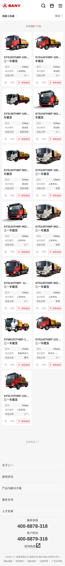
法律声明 (44, 561)
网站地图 (8, 561)
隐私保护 (32, 561)
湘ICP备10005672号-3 (49, 557)
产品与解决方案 (12, 488)
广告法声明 (57, 561)
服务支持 (7, 499)
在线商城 (52, 6)
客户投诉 (32, 532)
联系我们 (20, 561)
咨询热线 (30, 546)
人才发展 (7, 511)
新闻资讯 (7, 476)
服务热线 (32, 520)
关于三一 (7, 465)
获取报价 (25, 82)
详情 (12, 82)
